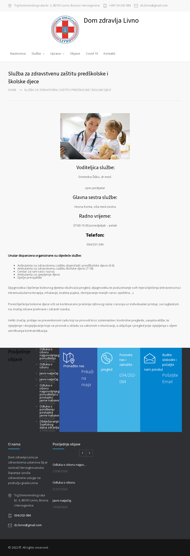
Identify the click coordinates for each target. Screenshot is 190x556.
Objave (75, 53)
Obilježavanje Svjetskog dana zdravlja (49, 424)
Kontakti (109, 53)
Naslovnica (18, 53)
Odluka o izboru (46, 365)
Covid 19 (92, 53)
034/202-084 (22, 515)
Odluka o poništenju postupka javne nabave (49, 410)
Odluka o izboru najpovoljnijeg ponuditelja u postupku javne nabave (49, 392)
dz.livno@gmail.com (154, 5)
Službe (36, 53)
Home (12, 90)
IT (20, 547)
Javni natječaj (49, 373)
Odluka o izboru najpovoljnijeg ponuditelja (49, 353)
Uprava (55, 53)
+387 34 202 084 (120, 5)
